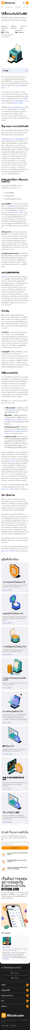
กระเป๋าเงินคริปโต (11, 206)
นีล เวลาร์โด (7, 947)
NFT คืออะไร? (8, 746)
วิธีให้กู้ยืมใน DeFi (9, 419)
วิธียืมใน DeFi (22, 419)
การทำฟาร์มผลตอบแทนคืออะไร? (14, 679)
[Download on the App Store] (15, 977)
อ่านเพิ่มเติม (6, 959)
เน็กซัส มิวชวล (5, 276)
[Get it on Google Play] (15, 972)
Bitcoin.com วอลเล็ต (17, 103)
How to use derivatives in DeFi (13, 778)
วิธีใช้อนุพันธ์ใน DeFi (12, 410)
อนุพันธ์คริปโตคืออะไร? (13, 613)
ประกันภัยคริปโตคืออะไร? (14, 582)
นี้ (16, 489)
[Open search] (23, 2)
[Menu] (27, 2)
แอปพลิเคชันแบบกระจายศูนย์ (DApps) (12, 139)
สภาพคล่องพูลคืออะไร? (13, 711)
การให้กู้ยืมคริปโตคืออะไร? (14, 646)
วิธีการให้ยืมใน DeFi (11, 812)
